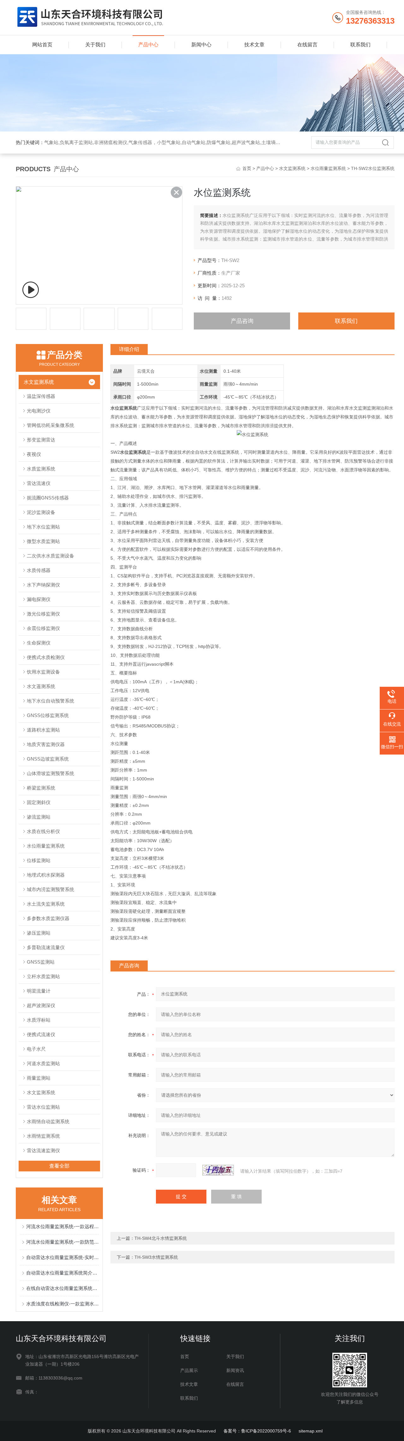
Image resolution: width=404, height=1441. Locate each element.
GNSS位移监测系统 (48, 715)
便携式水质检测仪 (46, 657)
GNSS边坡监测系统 (48, 758)
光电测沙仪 (38, 410)
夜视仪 (34, 454)
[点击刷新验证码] (218, 1170)
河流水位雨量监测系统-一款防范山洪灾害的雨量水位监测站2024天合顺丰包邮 (62, 1242)
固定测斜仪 (38, 802)
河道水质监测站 (43, 1063)
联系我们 (360, 44)
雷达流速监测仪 (43, 1150)
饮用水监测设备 (43, 671)
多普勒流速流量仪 (46, 947)
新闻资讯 (235, 1370)
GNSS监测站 (41, 962)
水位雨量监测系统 (328, 168)
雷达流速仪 (38, 483)
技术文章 (254, 44)
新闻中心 (201, 44)
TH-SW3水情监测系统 (156, 1257)
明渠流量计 (38, 991)
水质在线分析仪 (43, 831)
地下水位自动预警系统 (50, 700)
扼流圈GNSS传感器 (48, 497)
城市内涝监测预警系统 (50, 889)
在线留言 (307, 44)
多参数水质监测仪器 (48, 918)
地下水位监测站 (43, 526)
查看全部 (59, 1166)
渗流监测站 (38, 817)
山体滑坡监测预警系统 (50, 773)
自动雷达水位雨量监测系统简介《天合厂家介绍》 (62, 1272)
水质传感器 (38, 570)
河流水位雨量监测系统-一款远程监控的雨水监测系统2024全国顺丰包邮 (62, 1226)
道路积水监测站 (43, 729)
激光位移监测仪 (43, 613)
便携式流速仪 (41, 1034)
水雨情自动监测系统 (48, 1121)
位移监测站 (38, 860)
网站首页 (42, 44)
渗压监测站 (38, 933)
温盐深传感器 (41, 396)
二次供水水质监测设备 (50, 555)
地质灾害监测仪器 (46, 744)
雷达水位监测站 (43, 1107)
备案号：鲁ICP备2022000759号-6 (257, 1430)
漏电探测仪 (38, 599)
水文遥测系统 (41, 686)
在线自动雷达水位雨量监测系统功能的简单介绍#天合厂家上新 (62, 1288)
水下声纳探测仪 (43, 584)
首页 (246, 168)
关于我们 (95, 44)
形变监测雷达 (41, 439)
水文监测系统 (292, 168)
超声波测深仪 (41, 1005)
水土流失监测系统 (46, 904)
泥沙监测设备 (41, 512)
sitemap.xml (311, 1430)
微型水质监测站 (43, 541)
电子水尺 (36, 1049)
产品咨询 (242, 321)
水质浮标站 (38, 1020)
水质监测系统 (41, 468)
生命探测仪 (38, 642)
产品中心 (148, 44)
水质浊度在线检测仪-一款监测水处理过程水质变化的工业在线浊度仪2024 (62, 1303)
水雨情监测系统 (43, 1136)
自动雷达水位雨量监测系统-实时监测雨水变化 (62, 1257)
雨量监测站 (38, 1078)
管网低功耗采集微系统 (50, 425)
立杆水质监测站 (43, 976)
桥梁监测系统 (41, 788)
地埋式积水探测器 (46, 875)
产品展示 (189, 1370)
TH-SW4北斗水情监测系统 (160, 1238)
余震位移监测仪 (43, 628)
